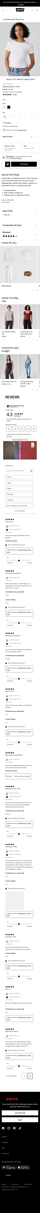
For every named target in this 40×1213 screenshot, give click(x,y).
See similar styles (21, 130)
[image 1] (13, 74)
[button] (8, 122)
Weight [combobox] (9, 488)
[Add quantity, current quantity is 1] (35, 137)
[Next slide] (37, 290)
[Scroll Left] (33, 339)
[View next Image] (38, 49)
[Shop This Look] (3, 326)
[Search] (32, 10)
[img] (20, 1099)
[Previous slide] (33, 290)
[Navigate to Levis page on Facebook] (3, 1128)
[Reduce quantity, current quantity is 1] (27, 137)
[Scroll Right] (37, 339)
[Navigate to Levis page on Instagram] (8, 1128)
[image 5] (22, 74)
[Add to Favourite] (7, 164)
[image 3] (17, 74)
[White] (4, 107)
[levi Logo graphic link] (20, 10)
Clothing (5, 19)
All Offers (21, 5)
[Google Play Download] (9, 1167)
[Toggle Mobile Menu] (3, 10)
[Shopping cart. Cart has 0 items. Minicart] (37, 10)
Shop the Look (6, 286)
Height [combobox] (9, 483)
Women (10, 19)
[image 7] (26, 74)
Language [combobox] (10, 500)
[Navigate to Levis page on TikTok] (19, 1128)
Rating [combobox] (9, 477)
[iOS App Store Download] (23, 1167)
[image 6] (24, 74)
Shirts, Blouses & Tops (18, 19)
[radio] (5, 117)
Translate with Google (11, 540)
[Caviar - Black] (8, 107)
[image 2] (15, 74)
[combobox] (20, 506)
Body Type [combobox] (10, 494)
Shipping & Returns (16, 158)
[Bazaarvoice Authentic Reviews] (15, 406)
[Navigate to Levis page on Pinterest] (14, 1128)
